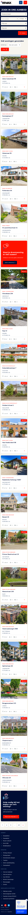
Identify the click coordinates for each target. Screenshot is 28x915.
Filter (4, 49)
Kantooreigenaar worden (9, 894)
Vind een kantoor (7, 874)
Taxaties (5, 860)
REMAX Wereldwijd (8, 879)
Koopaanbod (6, 836)
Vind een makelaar (7, 872)
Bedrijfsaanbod (7, 846)
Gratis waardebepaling (8, 863)
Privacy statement (5, 909)
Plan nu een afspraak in (10, 816)
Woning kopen (6, 855)
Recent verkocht (7, 841)
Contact (5, 884)
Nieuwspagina (6, 882)
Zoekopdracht (6, 865)
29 (19, 825)
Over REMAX (6, 877)
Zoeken (23, 33)
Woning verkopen (7, 853)
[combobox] (9, 18)
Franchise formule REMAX (9, 896)
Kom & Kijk (5, 843)
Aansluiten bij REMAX (8, 899)
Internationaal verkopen (9, 858)
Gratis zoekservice (9, 262)
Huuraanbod (6, 838)
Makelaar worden (7, 891)
